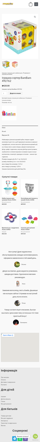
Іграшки (4, 73)
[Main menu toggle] (36, 4)
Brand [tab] (4, 131)
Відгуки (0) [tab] (5, 135)
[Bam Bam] (9, 113)
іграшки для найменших (14, 73)
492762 (10, 102)
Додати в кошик (15, 93)
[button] (35, 17)
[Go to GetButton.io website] (35, 440)
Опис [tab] (3, 127)
